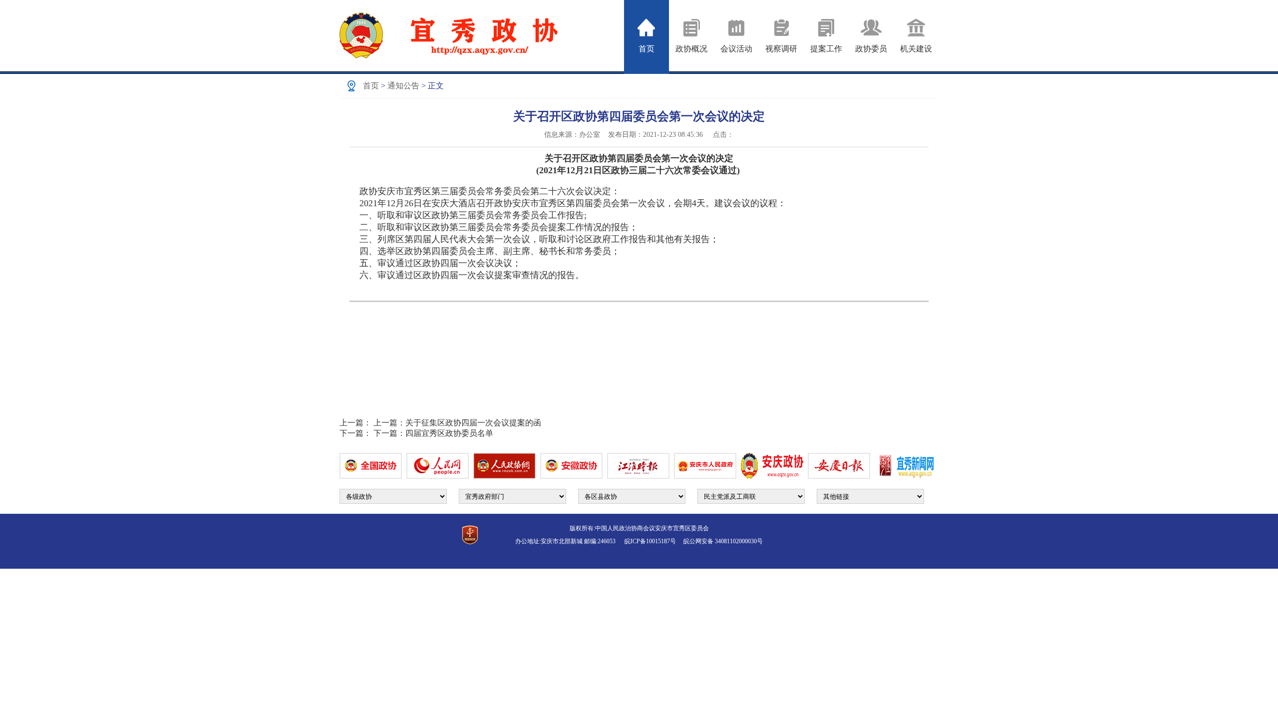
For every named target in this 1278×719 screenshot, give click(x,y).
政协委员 (871, 48)
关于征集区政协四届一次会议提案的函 (457, 422)
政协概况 (691, 48)
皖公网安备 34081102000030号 (723, 541)
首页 (646, 48)
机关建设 (916, 48)
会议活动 (736, 48)
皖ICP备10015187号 (653, 541)
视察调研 (781, 48)
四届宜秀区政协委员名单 (433, 433)
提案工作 (826, 48)
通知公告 (403, 85)
